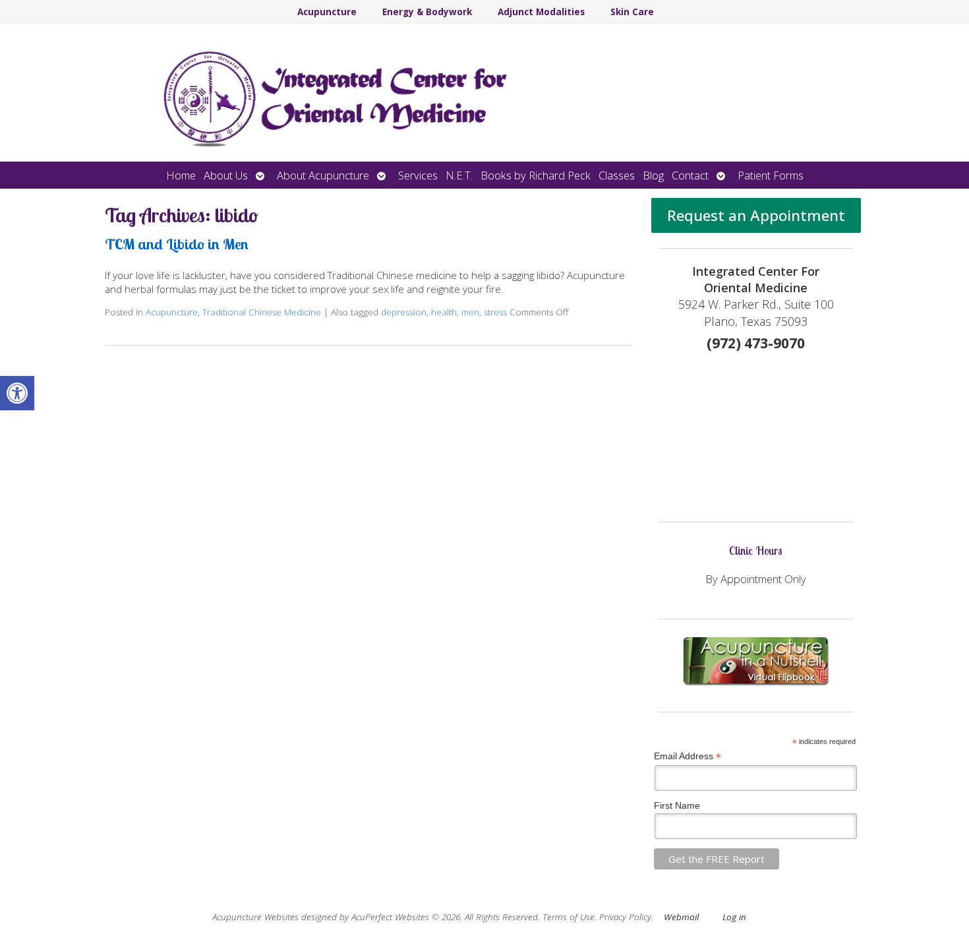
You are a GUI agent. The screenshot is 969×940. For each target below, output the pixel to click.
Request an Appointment (756, 215)
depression (403, 312)
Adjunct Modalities (541, 12)
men (470, 312)
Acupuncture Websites (255, 917)
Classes (617, 175)
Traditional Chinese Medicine (261, 312)
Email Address (687, 756)
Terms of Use (569, 917)
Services (418, 175)
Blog (653, 175)
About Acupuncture (323, 175)
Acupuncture (327, 12)
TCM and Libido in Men (177, 243)
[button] (17, 393)
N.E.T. (459, 175)
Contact (690, 175)
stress (495, 312)
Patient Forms (771, 175)
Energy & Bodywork (427, 12)
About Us (226, 175)
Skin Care (632, 12)
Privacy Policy (625, 917)
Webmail (681, 917)
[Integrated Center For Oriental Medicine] (484, 93)
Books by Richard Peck (536, 175)
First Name (677, 805)
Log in (734, 917)
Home (181, 175)
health (444, 312)
